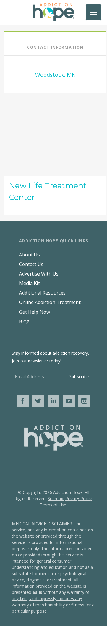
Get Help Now (34, 312)
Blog (24, 321)
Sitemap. (56, 498)
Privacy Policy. (78, 498)
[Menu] (93, 12)
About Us (29, 254)
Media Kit (29, 283)
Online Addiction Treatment (50, 302)
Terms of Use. (53, 505)
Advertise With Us (39, 273)
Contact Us (31, 264)
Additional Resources (42, 292)
